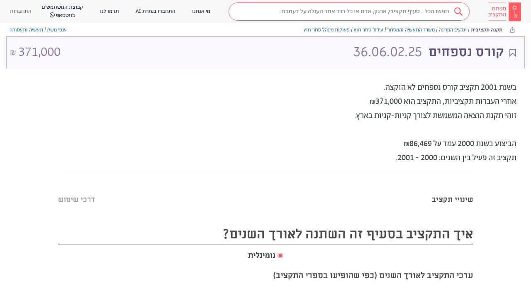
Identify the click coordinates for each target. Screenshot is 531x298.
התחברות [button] (21, 11)
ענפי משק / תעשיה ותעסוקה (38, 30)
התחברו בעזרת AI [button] (155, 11)
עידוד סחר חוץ (368, 30)
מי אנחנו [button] (201, 11)
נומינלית (261, 255)
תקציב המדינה (453, 30)
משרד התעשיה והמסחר (411, 30)
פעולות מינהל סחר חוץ (327, 30)
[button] (349, 11)
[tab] (452, 189)
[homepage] (504, 11)
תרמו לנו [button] (109, 11)
